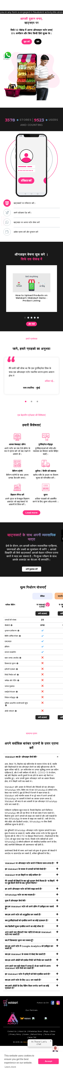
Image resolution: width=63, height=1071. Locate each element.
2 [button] (28, 318)
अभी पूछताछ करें (32, 569)
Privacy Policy (15, 1034)
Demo (53, 1031)
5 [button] (38, 318)
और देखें (31, 324)
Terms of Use (50, 1034)
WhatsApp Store (35, 1031)
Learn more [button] (10, 1066)
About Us (22, 1031)
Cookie (26, 1034)
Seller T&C (32, 1037)
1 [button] (25, 401)
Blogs (46, 1031)
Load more (31, 512)
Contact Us (12, 1031)
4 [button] (34, 318)
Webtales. (27, 1042)
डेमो (37, 41)
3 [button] (31, 318)
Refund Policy (36, 1034)
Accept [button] (48, 1061)
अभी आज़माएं (42, 613)
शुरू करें (27, 41)
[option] (31, 165)
